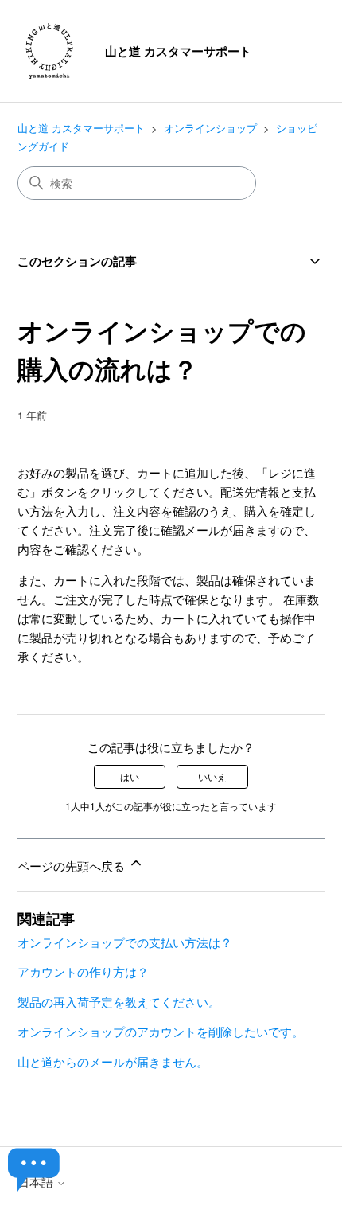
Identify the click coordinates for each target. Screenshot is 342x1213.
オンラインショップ (210, 127)
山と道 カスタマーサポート (81, 127)
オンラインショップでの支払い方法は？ (124, 942)
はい (129, 776)
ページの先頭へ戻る (72, 865)
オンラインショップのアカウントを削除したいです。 (160, 1031)
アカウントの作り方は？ (83, 971)
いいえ (212, 776)
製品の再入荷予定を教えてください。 (118, 1001)
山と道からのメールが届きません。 (112, 1061)
